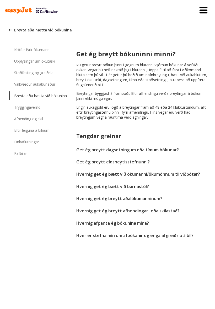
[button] (203, 10)
